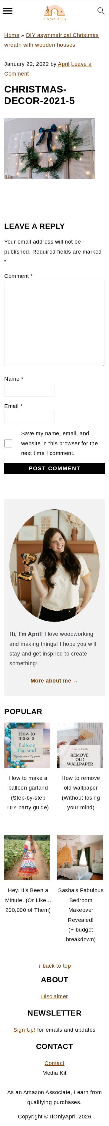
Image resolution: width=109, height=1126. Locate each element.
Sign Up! (24, 1030)
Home (11, 35)
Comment (18, 276)
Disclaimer (54, 996)
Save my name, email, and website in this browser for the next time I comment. (59, 443)
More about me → (55, 681)
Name (13, 379)
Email (13, 406)
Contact (54, 1063)
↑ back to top (54, 966)
